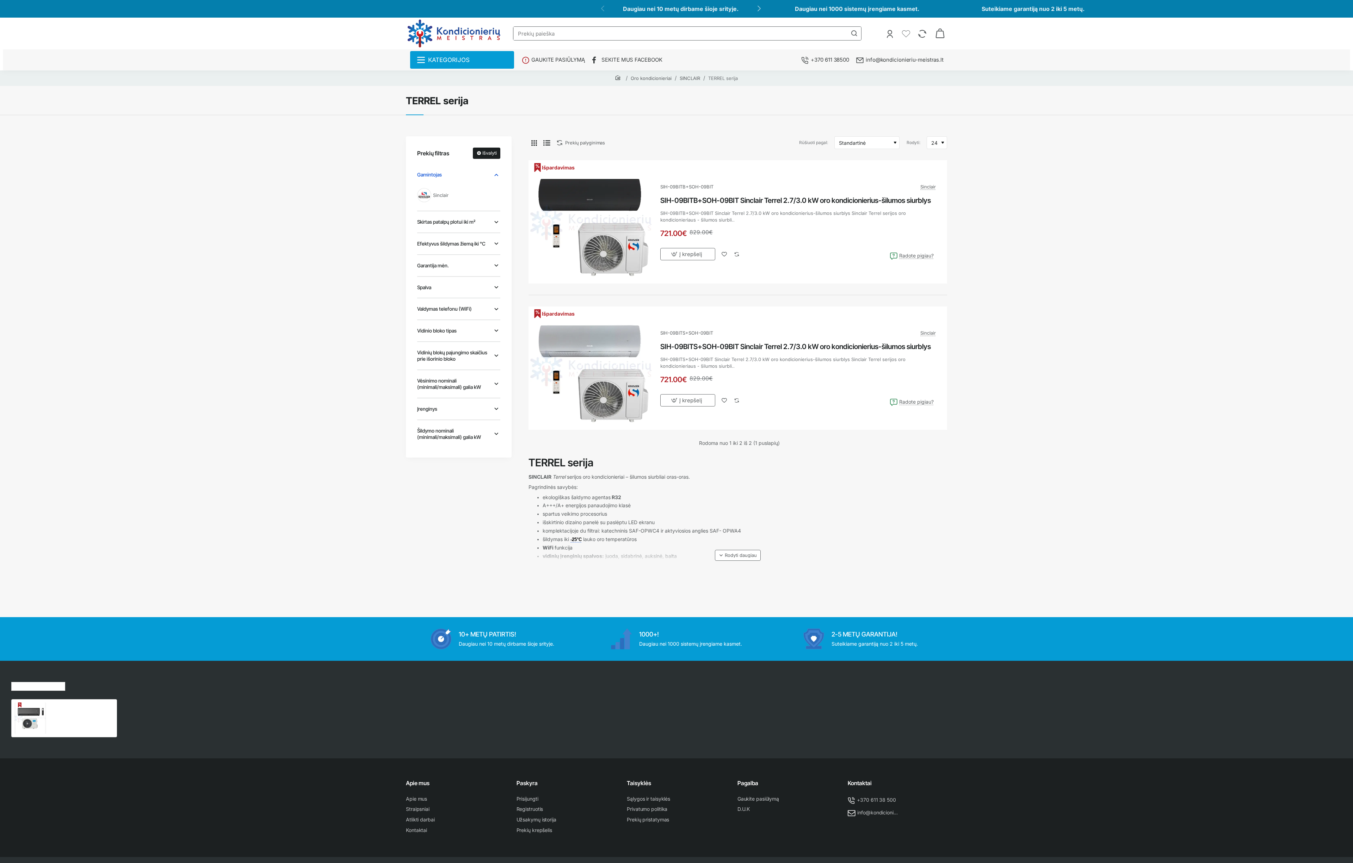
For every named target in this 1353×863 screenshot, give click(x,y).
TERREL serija (723, 78)
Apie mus (418, 783)
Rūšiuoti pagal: (813, 142)
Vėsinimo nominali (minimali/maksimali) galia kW (449, 384)
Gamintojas (429, 175)
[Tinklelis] (534, 142)
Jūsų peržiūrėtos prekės (38, 685)
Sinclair (928, 187)
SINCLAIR (690, 78)
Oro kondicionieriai (651, 78)
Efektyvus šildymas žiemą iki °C (451, 244)
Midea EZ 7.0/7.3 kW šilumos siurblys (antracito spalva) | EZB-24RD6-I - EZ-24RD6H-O (81, 710)
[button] (738, 555)
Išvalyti (489, 153)
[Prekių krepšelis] (940, 33)
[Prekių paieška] (854, 33)
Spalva (424, 287)
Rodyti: (913, 142)
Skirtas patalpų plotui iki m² (446, 222)
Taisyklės (639, 783)
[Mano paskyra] (890, 33)
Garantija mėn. (433, 265)
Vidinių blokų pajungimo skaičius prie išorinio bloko (452, 355)
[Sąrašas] (546, 142)
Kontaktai (860, 783)
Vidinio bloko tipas (437, 331)
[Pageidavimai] (906, 33)
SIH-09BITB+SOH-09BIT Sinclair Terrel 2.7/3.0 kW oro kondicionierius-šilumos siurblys (795, 200)
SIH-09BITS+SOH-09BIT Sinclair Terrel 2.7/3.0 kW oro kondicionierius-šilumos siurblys (795, 346)
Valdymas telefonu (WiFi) (444, 309)
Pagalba (747, 783)
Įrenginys (427, 409)
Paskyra (527, 783)
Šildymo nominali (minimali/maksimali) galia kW (449, 434)
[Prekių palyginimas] (923, 33)
